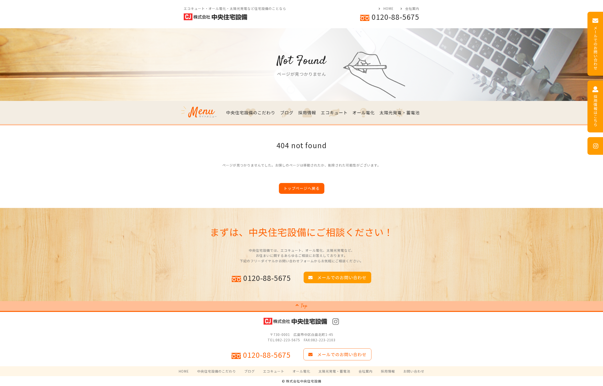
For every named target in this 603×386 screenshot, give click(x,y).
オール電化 (363, 112)
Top (304, 305)
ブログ (286, 112)
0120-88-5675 (395, 17)
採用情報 (307, 112)
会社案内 (412, 8)
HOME (388, 8)
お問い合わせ (413, 371)
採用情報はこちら (595, 111)
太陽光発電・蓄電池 (399, 112)
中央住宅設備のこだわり (250, 112)
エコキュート (334, 112)
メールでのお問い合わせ (595, 48)
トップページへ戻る (302, 188)
